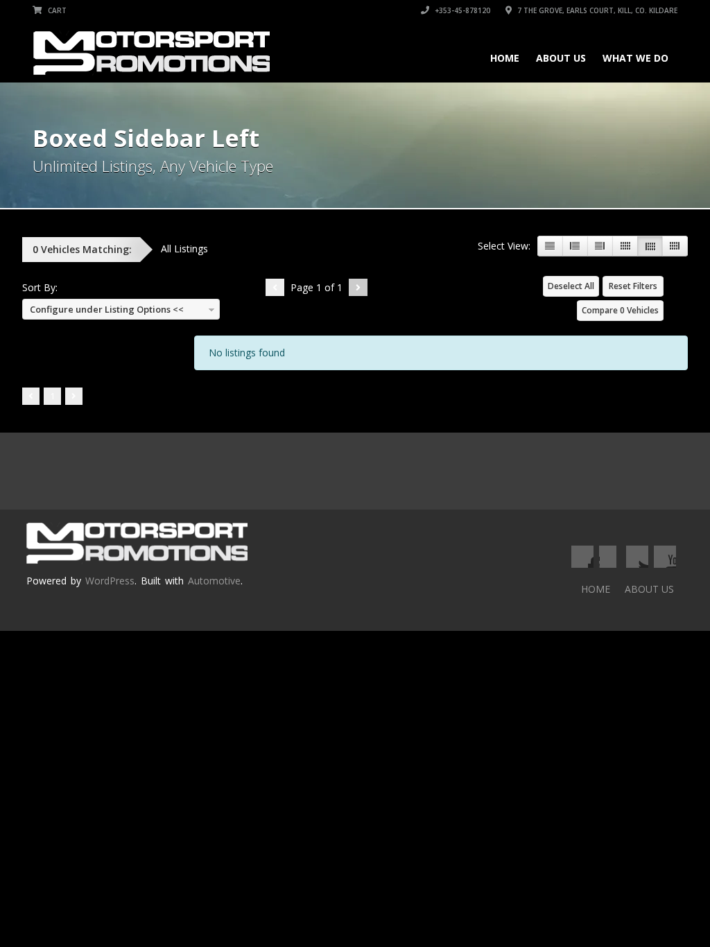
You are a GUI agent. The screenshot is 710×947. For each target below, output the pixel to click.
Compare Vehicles (620, 310)
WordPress (110, 580)
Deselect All (571, 286)
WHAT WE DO (635, 57)
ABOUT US (561, 57)
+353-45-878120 (461, 10)
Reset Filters (633, 286)
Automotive (214, 580)
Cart (56, 10)
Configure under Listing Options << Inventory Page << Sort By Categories (105, 311)
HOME (504, 57)
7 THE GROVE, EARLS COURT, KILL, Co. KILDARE (596, 10)
